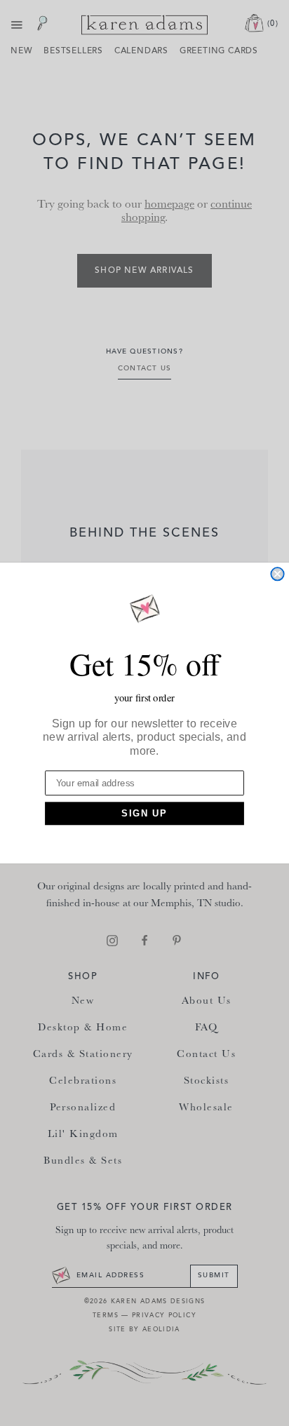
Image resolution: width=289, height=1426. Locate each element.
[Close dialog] (277, 573)
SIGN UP (144, 814)
